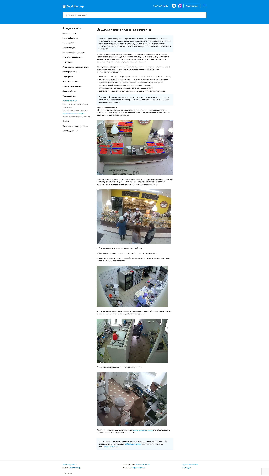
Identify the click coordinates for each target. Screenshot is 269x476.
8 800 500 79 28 (160, 6)
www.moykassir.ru (70, 464)
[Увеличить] (171, 125)
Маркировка (68, 77)
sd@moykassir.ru (111, 446)
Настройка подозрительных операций (77, 116)
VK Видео (186, 468)
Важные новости (70, 33)
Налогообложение (70, 38)
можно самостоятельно (142, 430)
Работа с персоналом (72, 86)
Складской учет (69, 91)
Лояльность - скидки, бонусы (75, 126)
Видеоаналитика (70, 101)
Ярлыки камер (68, 107)
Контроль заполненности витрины (75, 104)
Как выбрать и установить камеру (75, 110)
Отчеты (66, 121)
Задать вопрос (192, 6)
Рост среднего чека (71, 72)
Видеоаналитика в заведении (73, 113)
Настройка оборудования (73, 52)
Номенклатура (69, 48)
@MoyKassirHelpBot (133, 444)
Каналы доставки (70, 131)
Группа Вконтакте (190, 464)
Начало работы (69, 43)
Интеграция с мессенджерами (76, 67)
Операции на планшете (72, 57)
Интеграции (68, 62)
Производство (69, 96)
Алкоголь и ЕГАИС (70, 81)
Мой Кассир (75, 468)
